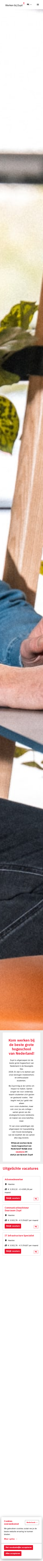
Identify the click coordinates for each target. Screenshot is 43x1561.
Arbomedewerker (14, 1179)
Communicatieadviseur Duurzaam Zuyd (17, 1209)
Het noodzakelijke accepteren (19, 1547)
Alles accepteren (13, 1553)
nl (36, 1199)
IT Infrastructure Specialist (19, 1235)
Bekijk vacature (13, 1198)
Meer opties (9, 1539)
